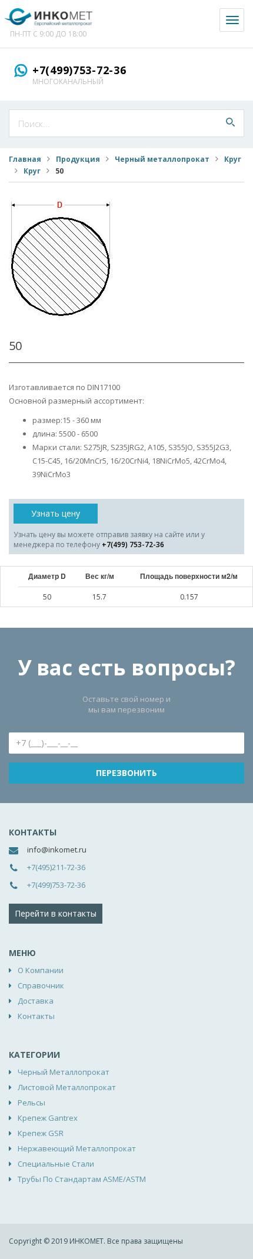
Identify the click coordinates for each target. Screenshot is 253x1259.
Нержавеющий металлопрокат (77, 1148)
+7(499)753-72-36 (79, 70)
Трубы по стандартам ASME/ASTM (82, 1179)
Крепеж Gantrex (48, 1118)
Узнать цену (55, 513)
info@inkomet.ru (56, 849)
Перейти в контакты (55, 913)
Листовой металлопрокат (67, 1087)
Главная (25, 159)
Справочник (41, 985)
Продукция (78, 159)
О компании (41, 970)
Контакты (36, 1016)
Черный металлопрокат (162, 159)
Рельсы (31, 1102)
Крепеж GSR (41, 1133)
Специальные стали (56, 1163)
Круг (232, 159)
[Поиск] (230, 123)
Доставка (36, 1000)
